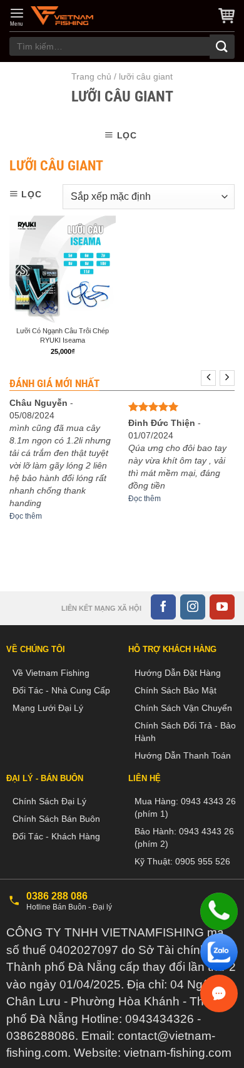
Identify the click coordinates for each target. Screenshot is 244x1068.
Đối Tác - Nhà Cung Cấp (61, 690)
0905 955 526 (202, 861)
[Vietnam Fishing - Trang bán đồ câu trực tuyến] (62, 15)
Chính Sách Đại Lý (49, 801)
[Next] (227, 378)
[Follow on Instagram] (192, 607)
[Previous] (208, 378)
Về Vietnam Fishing (51, 673)
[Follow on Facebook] (163, 607)
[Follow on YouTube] (222, 607)
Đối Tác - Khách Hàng (56, 836)
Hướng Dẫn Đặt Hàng (178, 673)
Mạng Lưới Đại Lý (48, 708)
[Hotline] (219, 911)
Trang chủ (91, 76)
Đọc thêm (25, 516)
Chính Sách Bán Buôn (56, 819)
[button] (16, 17)
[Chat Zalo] (219, 952)
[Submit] (222, 46)
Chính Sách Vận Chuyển (183, 708)
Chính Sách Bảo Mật (175, 690)
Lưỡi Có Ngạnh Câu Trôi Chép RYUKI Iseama (62, 335)
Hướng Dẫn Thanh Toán (183, 755)
